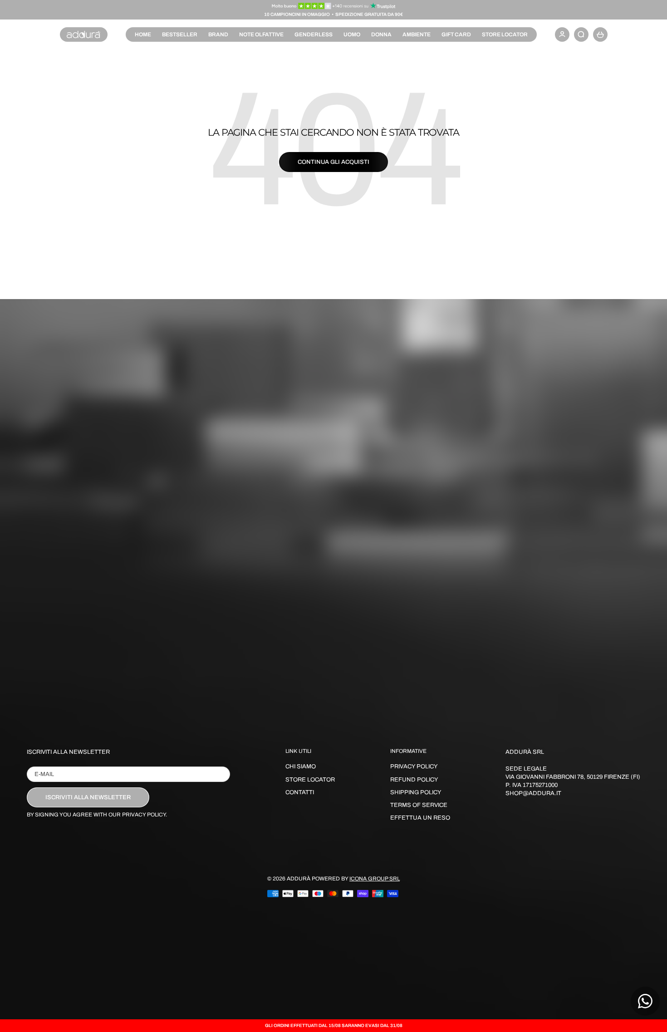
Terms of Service (418, 805)
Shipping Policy (415, 792)
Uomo (351, 34)
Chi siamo (300, 766)
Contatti (299, 792)
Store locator (505, 34)
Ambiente (416, 34)
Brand (218, 34)
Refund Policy (414, 779)
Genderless (313, 34)
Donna (381, 34)
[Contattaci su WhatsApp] (645, 1001)
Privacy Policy (414, 766)
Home (143, 34)
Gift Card (456, 34)
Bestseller (179, 34)
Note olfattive (261, 34)
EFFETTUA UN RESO (420, 818)
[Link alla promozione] (333, 6)
